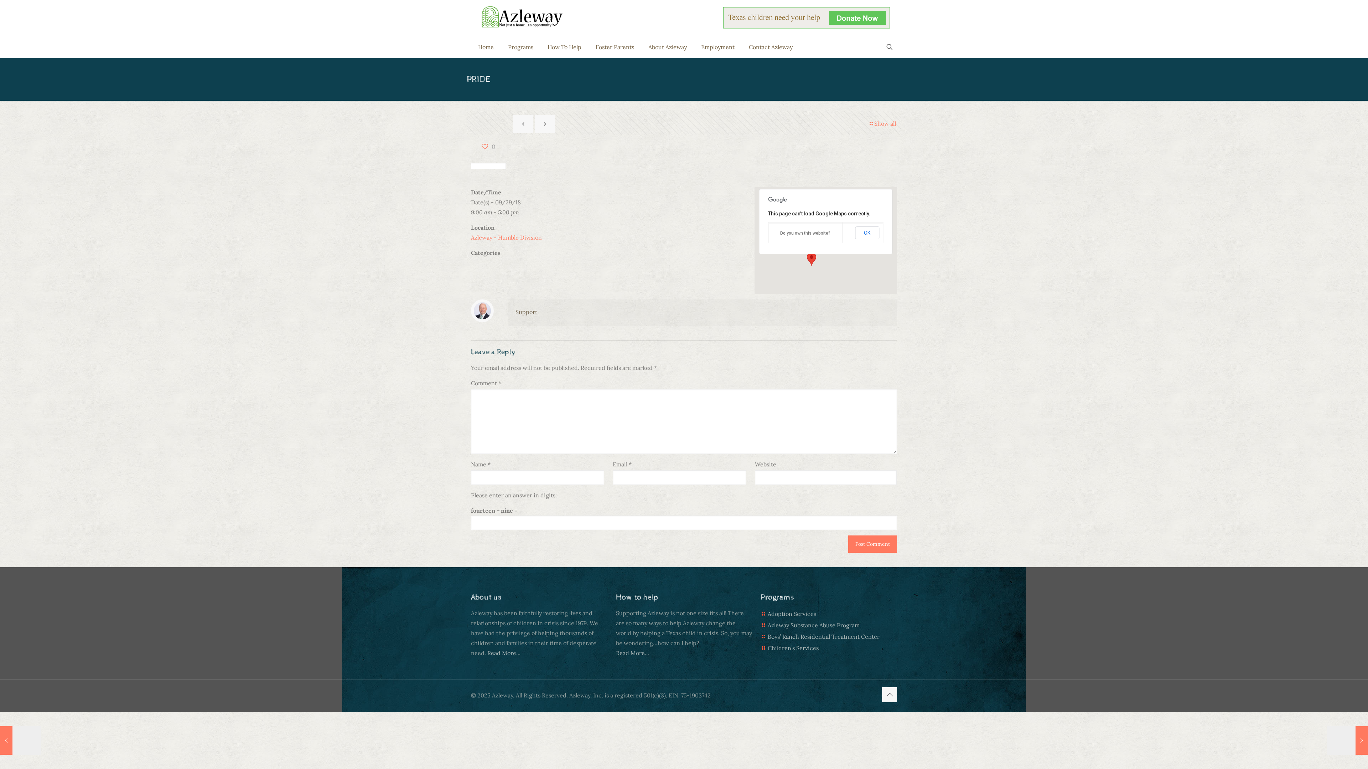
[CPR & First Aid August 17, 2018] (1347, 740)
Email (622, 464)
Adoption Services (792, 613)
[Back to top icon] (889, 694)
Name (481, 464)
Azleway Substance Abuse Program (814, 625)
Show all (885, 123)
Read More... (503, 652)
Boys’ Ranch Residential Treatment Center (824, 636)
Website (765, 464)
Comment (486, 383)
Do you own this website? (805, 233)
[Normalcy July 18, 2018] (20, 740)
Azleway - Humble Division (506, 237)
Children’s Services (793, 648)
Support (526, 311)
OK (867, 233)
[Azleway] (522, 16)
